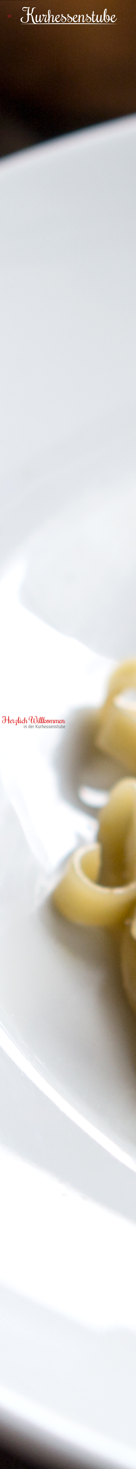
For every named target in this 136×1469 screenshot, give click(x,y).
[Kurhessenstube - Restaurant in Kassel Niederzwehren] (69, 16)
